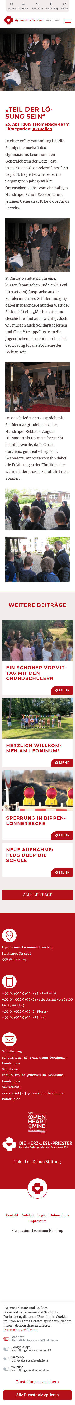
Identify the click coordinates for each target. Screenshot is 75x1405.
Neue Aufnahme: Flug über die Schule (30, 855)
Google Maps (31, 1349)
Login (41, 1215)
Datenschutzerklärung (20, 1330)
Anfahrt (28, 1215)
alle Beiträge (37, 894)
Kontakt (12, 1215)
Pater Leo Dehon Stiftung (37, 1161)
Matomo (30, 1359)
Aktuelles (42, 128)
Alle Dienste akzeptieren (37, 1395)
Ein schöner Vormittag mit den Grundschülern (36, 673)
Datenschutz (59, 1215)
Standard (34, 1338)
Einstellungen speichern (37, 1382)
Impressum (38, 1221)
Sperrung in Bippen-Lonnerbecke (36, 820)
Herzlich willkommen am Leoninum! (33, 748)
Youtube (30, 1369)
